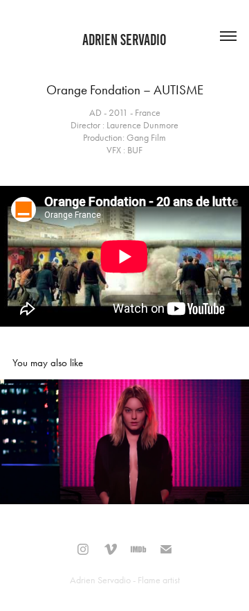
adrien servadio (124, 40)
